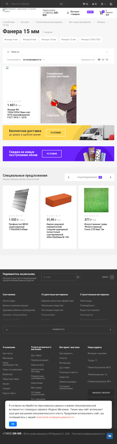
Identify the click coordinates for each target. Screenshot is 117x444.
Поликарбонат (87, 305)
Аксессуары (9, 301)
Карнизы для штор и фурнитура (57, 301)
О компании (9, 347)
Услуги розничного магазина (41, 348)
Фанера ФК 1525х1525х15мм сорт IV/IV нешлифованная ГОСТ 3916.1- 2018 (18, 113)
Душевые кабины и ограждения (19, 310)
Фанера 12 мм (68, 39)
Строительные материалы (49, 22)
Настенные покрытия (52, 310)
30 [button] (99, 59)
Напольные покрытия (52, 305)
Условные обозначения (66, 387)
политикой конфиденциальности (55, 417)
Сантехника (9, 294)
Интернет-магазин (69, 347)
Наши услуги (37, 365)
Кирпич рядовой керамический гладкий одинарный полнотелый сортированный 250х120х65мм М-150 (40, 230)
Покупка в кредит (40, 360)
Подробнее (53, 116)
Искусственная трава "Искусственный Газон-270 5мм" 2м (78, 227)
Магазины (8, 358)
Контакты (8, 353)
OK (12, 424)
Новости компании (12, 370)
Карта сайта (9, 393)
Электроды (86, 301)
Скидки (6, 388)
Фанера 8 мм (29, 39)
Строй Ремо (9, 22)
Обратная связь (11, 379)
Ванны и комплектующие (15, 305)
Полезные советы (68, 372)
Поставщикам (38, 399)
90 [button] (107, 59)
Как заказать (66, 353)
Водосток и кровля (89, 310)
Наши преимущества (10, 364)
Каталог (25, 22)
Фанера (101, 22)
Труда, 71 (92, 360)
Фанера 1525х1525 (90, 39)
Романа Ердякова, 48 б (99, 381)
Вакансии (7, 374)
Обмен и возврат (68, 382)
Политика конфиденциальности (88, 434)
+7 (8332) (51, 14)
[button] (68, 177)
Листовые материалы (80, 22)
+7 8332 (12, 433)
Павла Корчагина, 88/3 (99, 367)
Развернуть (59, 329)
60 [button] (103, 59)
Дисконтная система (37, 370)
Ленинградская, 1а (97, 374)
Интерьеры (65, 363)
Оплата (63, 358)
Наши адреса (95, 347)
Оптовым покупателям (37, 393)
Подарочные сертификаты (38, 377)
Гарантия (64, 377)
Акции (6, 384)
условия (52, 154)
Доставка (36, 355)
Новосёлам (37, 383)
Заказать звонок (101, 393)
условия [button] (55, 132)
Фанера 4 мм (11, 39)
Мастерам (36, 388)
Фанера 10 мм (48, 39)
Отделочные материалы (54, 294)
